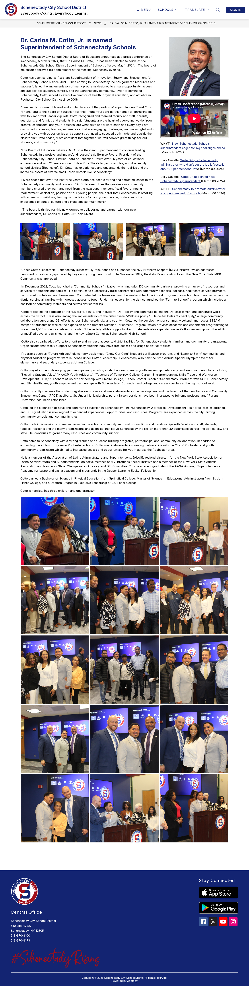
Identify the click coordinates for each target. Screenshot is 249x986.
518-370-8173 (20, 940)
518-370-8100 (20, 935)
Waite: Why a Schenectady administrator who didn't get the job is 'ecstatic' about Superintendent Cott (193, 164)
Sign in (236, 10)
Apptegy (132, 980)
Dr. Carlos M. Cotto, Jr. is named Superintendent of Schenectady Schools (162, 23)
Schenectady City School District (61, 23)
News (98, 23)
